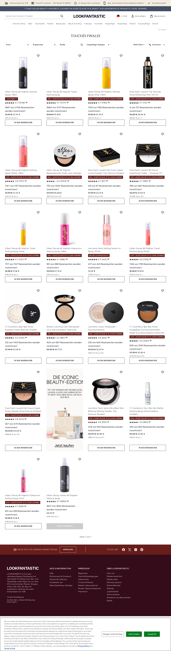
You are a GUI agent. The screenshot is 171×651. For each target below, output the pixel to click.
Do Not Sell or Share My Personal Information (21, 601)
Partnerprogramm (114, 582)
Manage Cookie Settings (113, 634)
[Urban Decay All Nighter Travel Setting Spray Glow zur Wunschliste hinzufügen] (38, 212)
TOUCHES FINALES (85, 36)
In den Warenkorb (23, 122)
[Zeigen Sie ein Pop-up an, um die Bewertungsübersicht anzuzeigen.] (26, 103)
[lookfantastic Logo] (89, 16)
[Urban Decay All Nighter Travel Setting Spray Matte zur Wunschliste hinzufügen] (163, 212)
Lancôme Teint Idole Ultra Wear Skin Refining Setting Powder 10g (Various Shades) (106, 411)
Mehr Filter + (139, 45)
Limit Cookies (134, 634)
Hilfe (51, 573)
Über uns (111, 573)
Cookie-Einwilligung (15, 597)
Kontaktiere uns (56, 582)
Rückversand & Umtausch (60, 576)
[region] (85, 634)
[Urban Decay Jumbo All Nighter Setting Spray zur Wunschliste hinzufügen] (80, 459)
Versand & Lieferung (58, 579)
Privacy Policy (83, 646)
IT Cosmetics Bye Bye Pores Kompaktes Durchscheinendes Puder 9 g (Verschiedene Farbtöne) (146, 330)
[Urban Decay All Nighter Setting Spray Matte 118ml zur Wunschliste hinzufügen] (38, 134)
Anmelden (68, 549)
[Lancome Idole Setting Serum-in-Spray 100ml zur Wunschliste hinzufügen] (121, 212)
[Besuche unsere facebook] (123, 550)
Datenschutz (83, 579)
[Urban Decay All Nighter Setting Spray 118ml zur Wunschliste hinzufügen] (38, 56)
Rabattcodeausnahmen (88, 585)
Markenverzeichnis (114, 576)
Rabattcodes (112, 579)
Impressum (83, 591)
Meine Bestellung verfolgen (61, 585)
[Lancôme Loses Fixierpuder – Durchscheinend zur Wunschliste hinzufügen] (121, 291)
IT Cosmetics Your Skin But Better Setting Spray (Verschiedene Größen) (146, 411)
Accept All (152, 634)
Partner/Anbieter (114, 585)
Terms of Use (9, 648)
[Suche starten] (61, 16)
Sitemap (110, 588)
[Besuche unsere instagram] (136, 550)
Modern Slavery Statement (89, 588)
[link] (138, 16)
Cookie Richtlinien (85, 582)
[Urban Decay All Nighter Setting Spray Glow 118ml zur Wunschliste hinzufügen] (121, 56)
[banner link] (65, 410)
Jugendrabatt (112, 591)
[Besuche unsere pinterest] (142, 550)
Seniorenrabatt (113, 594)
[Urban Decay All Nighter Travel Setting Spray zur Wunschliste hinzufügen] (80, 56)
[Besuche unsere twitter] (130, 550)
